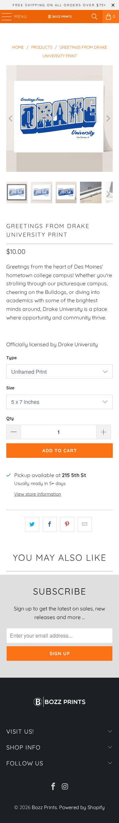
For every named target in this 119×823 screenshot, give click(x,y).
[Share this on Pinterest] (67, 524)
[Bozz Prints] (59, 16)
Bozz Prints (44, 807)
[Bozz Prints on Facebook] (53, 787)
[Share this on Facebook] (50, 524)
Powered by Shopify (82, 807)
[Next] (107, 118)
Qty (10, 418)
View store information (37, 494)
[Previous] (11, 118)
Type (11, 357)
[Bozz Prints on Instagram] (65, 787)
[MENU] (3, 16)
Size (10, 387)
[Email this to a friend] (85, 524)
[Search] (94, 16)
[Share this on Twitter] (32, 524)
